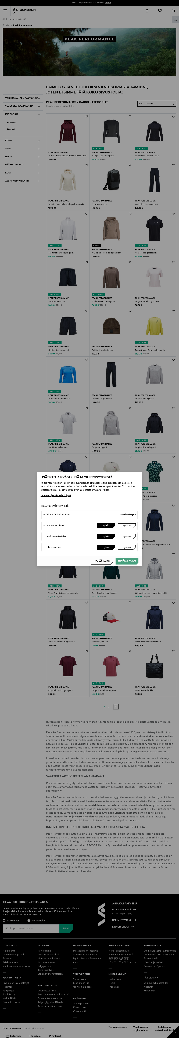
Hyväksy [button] (127, 525)
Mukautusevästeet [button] (54, 525)
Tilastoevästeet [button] (52, 547)
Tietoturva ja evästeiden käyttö (56, 495)
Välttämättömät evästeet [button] (57, 514)
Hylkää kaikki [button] (102, 561)
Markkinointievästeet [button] (55, 536)
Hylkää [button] (106, 525)
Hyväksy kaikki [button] (127, 561)
